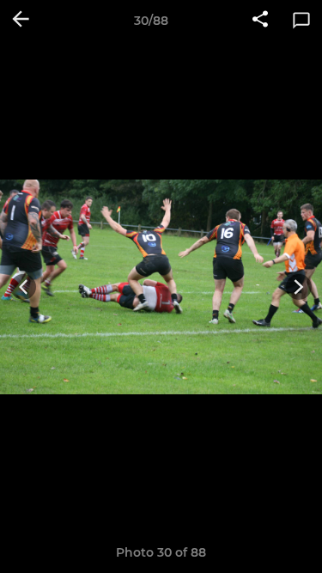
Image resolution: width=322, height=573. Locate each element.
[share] (260, 21)
